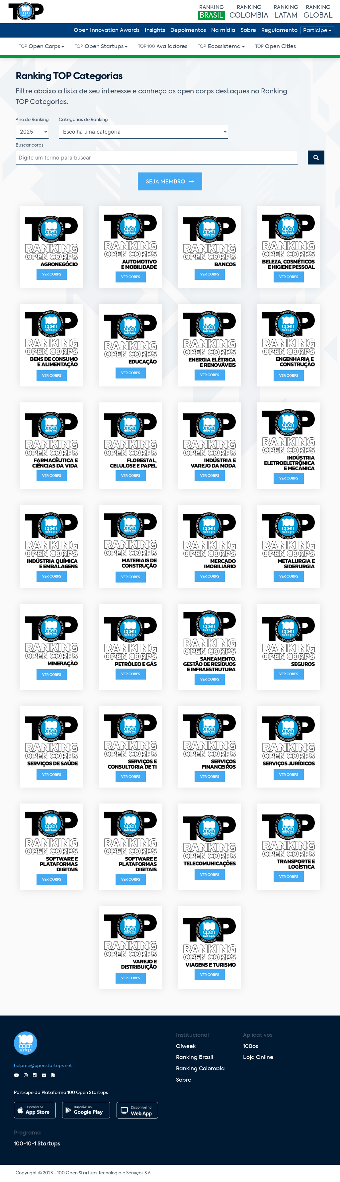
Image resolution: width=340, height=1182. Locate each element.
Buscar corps (29, 145)
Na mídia (223, 30)
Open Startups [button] (99, 47)
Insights (155, 30)
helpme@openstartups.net (43, 1066)
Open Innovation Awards (106, 30)
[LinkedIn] (37, 1076)
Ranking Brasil (194, 1057)
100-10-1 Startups (37, 1144)
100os (250, 1046)
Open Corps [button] (39, 47)
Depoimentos (188, 30)
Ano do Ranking (32, 120)
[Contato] (46, 1076)
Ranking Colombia (200, 1069)
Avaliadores (162, 47)
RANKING (211, 12)
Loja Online (258, 1057)
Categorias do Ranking (83, 120)
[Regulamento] (55, 1076)
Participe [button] (315, 31)
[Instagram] (28, 1076)
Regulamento (279, 30)
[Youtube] (19, 1076)
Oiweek (186, 1046)
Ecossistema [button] (219, 47)
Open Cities (275, 47)
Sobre (248, 30)
